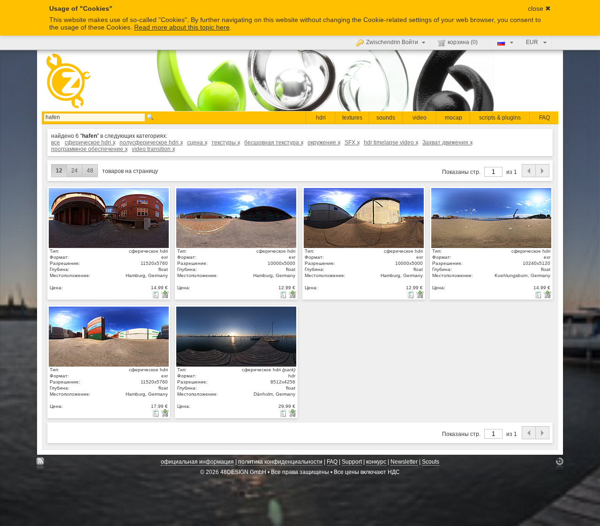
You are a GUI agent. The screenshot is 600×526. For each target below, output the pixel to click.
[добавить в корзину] (165, 294)
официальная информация (197, 461)
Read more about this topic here (182, 27)
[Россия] (504, 42)
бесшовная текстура (273, 142)
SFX (352, 142)
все (55, 142)
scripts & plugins (500, 117)
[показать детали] (156, 294)
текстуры (225, 142)
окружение (324, 142)
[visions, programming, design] (559, 464)
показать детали (109, 217)
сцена (197, 142)
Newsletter (404, 461)
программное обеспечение (89, 149)
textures (352, 117)
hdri (321, 117)
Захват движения (447, 142)
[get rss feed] (41, 464)
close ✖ (539, 8)
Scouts (430, 461)
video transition (153, 149)
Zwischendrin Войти (392, 42)
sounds (385, 117)
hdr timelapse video (391, 142)
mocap (453, 117)
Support (352, 461)
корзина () (463, 42)
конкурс (376, 461)
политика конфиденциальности (280, 461)
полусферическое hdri (151, 142)
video (419, 117)
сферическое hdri (90, 142)
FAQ (544, 117)
